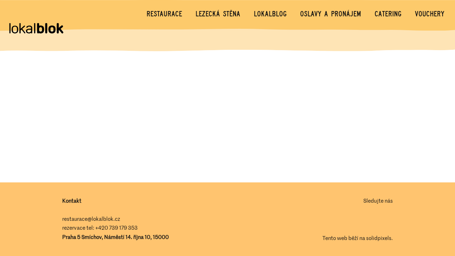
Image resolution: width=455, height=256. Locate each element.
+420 (102, 227)
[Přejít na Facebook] (368, 219)
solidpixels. (379, 237)
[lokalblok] (36, 29)
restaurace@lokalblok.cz (91, 218)
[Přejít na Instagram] (388, 219)
